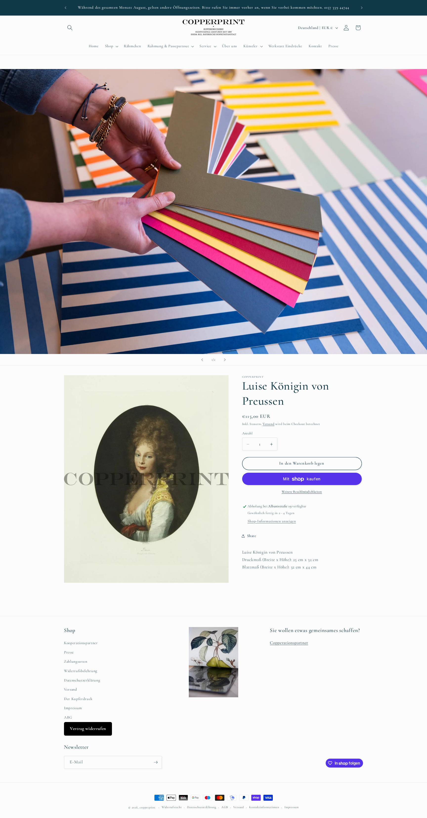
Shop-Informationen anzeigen (272, 521)
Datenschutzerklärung (82, 680)
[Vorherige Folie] (202, 359)
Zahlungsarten (75, 661)
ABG (68, 717)
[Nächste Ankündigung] (361, 7)
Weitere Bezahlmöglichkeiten (302, 492)
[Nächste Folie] (224, 359)
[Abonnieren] (156, 762)
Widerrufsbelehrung (80, 671)
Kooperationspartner (81, 643)
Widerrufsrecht (172, 807)
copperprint (147, 807)
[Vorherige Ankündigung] (65, 7)
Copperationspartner (289, 642)
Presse (69, 652)
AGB (224, 807)
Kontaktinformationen (264, 807)
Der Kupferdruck (78, 699)
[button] (70, 28)
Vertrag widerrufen (88, 728)
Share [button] (251, 536)
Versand (268, 424)
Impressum (73, 708)
